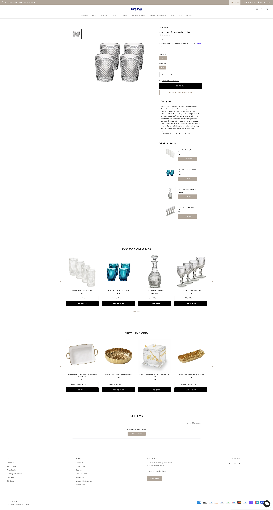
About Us (79, 462)
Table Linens (104, 15)
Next (5, 2)
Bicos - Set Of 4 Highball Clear (185, 151)
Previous (2, 2)
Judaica (115, 15)
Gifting (172, 15)
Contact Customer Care (180, 92)
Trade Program (234, 2)
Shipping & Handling (14, 474)
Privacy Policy (81, 477)
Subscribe (154, 479)
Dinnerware (84, 15)
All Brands (189, 15)
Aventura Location (265, 2)
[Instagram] (234, 463)
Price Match (11, 477)
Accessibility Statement (84, 481)
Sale (180, 15)
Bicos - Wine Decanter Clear (187, 189)
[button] (165, 35)
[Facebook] (229, 463)
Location (79, 470)
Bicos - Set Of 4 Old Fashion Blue (187, 170)
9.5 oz (163, 58)
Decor (94, 15)
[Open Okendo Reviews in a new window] (192, 423)
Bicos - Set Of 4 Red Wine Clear (186, 208)
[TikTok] (240, 463)
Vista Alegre (163, 27)
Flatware (124, 15)
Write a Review (139, 434)
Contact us (10, 462)
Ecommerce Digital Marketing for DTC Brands (19, 504)
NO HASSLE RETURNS (14, 2)
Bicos (162, 67)
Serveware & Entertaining (158, 15)
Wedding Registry (249, 2)
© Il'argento (14, 501)
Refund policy (11, 470)
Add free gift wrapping (170, 81)
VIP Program (80, 485)
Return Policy (11, 466)
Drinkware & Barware (138, 15)
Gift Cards (10, 481)
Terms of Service (82, 474)
